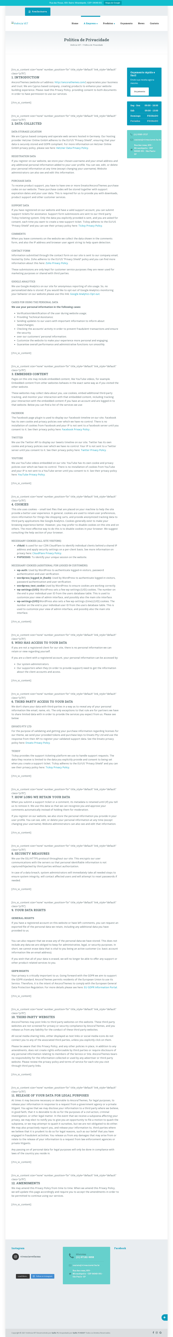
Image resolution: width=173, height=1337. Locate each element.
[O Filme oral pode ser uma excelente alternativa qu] (41, 1271)
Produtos (108, 23)
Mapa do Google (112, 3)
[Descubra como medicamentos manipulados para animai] (18, 1271)
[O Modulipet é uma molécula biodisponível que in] (41, 1264)
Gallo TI (55, 1333)
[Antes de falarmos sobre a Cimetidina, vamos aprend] (18, 1267)
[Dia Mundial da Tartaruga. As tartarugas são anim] (18, 1264)
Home (75, 23)
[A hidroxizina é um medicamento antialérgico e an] (52, 1267)
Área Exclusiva (39, 11)
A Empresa (90, 23)
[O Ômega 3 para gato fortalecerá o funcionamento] (29, 1271)
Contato (154, 23)
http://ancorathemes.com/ (70, 82)
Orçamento (126, 23)
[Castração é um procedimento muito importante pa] (52, 1271)
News (141, 23)
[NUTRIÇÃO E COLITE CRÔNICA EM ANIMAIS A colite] (41, 1267)
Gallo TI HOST (79, 1333)
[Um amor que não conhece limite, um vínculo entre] (52, 1264)
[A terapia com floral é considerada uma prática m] (29, 1264)
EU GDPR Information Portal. (100, 987)
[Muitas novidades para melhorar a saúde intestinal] (29, 1267)
